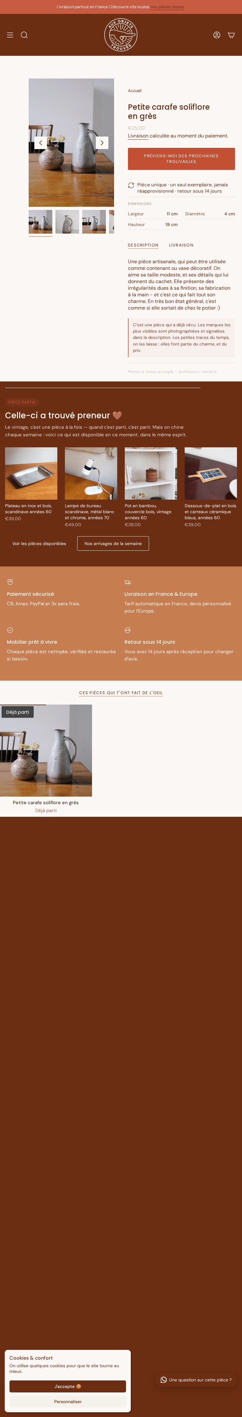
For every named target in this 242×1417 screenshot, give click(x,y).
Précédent (40, 142)
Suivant (102, 142)
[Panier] (231, 35)
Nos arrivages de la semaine (113, 543)
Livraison (138, 135)
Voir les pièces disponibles (39, 543)
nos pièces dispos (168, 6)
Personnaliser (68, 1401)
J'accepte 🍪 (68, 1386)
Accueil (134, 90)
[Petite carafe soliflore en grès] (46, 751)
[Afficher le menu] (10, 35)
